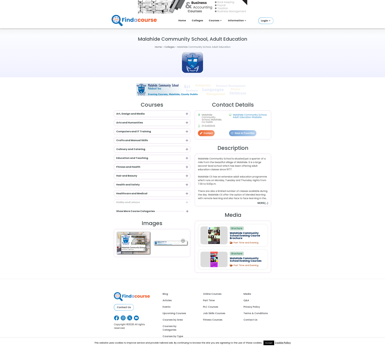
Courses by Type (173, 336)
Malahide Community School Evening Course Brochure (245, 235)
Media (247, 294)
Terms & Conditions (255, 313)
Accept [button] (268, 342)
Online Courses (212, 294)
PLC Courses (210, 307)
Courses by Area (173, 319)
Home (182, 20)
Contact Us (124, 307)
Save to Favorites (244, 133)
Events (167, 307)
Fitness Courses (212, 319)
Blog (165, 294)
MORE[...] (262, 203)
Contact (208, 133)
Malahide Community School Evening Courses (246, 259)
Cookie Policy (283, 342)
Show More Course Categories (135, 211)
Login (264, 20)
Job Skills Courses (214, 313)
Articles (167, 300)
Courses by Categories (169, 328)
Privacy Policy (251, 307)
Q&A (246, 300)
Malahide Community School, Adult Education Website (250, 116)
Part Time (209, 300)
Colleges (197, 20)
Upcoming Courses (174, 313)
